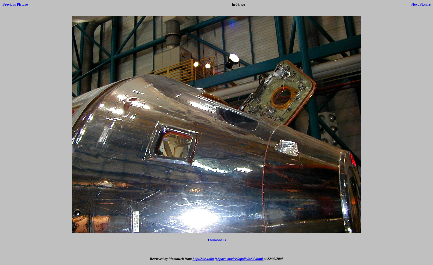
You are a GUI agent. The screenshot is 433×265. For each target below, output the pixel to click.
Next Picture (421, 4)
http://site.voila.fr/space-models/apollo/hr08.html (228, 259)
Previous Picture (15, 4)
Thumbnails (216, 240)
